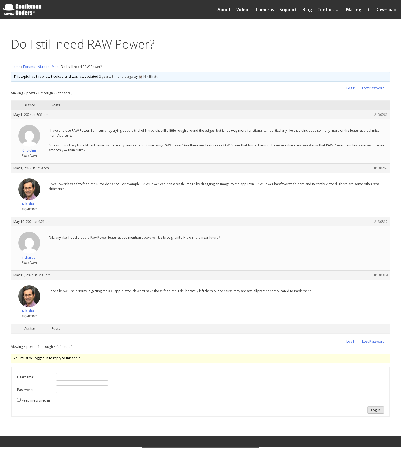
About (224, 10)
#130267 (381, 168)
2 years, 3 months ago (116, 76)
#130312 (381, 221)
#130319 (381, 275)
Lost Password (373, 88)
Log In (351, 88)
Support (288, 10)
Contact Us (329, 10)
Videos (243, 10)
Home (15, 66)
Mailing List (358, 10)
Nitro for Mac (48, 66)
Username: (25, 377)
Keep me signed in (36, 400)
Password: (25, 389)
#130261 (381, 114)
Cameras (265, 10)
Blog (307, 10)
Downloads (387, 10)
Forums (29, 66)
